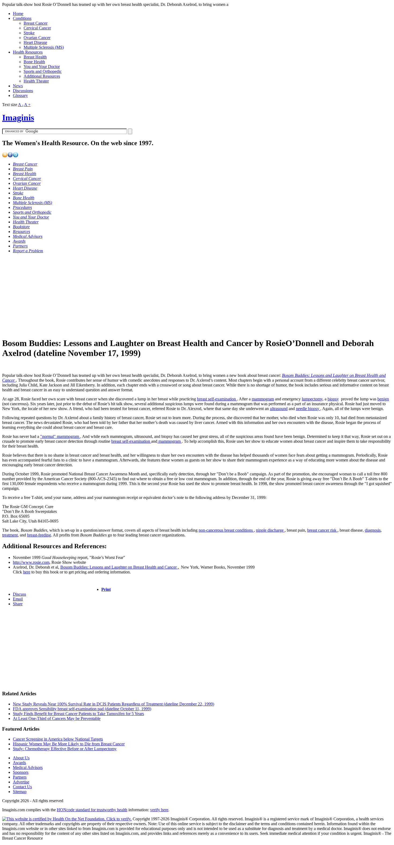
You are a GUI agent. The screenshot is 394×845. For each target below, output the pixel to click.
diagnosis (373, 530)
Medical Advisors (28, 767)
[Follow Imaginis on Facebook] (10, 156)
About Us (21, 758)
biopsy (333, 399)
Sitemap (20, 791)
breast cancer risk (322, 530)
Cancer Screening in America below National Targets (58, 739)
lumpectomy (312, 399)
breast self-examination (217, 399)
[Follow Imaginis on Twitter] (15, 156)
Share (18, 604)
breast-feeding (39, 535)
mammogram (263, 399)
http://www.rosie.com (31, 562)
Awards (19, 762)
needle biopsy (308, 408)
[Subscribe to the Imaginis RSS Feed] (5, 156)
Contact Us (22, 786)
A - (20, 104)
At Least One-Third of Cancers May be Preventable (57, 718)
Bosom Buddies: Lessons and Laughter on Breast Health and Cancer (119, 567)
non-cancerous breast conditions (226, 530)
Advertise (21, 782)
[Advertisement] (163, 295)
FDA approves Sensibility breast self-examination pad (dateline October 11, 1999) (82, 709)
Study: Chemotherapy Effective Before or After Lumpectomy (65, 748)
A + (27, 104)
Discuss (19, 594)
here (26, 572)
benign (383, 399)
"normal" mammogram (60, 436)
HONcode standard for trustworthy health (92, 810)
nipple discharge (270, 530)
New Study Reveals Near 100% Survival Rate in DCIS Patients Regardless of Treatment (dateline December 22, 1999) (113, 704)
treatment (10, 535)
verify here (159, 810)
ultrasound (279, 408)
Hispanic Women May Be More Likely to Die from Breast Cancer (69, 744)
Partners (20, 777)
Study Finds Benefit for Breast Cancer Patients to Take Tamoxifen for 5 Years (78, 713)
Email (18, 599)
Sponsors (20, 772)
